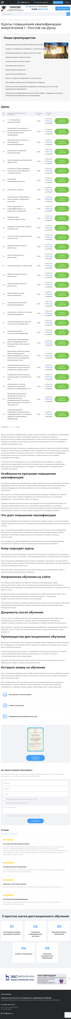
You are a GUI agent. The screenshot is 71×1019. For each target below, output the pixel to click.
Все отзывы (4, 833)
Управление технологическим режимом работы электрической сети (19, 377)
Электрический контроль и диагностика (17, 285)
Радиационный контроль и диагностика (17, 247)
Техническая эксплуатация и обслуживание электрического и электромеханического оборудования (19, 131)
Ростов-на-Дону (42, 2)
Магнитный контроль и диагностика (15, 256)
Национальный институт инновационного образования (15, 8)
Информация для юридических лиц (23, 716)
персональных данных (32, 816)
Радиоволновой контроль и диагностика (16, 218)
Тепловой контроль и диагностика (19, 266)
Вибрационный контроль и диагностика (17, 275)
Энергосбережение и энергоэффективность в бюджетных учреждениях (16, 209)
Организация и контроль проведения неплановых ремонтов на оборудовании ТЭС (19, 386)
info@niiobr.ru (25, 2)
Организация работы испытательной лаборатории (17, 332)
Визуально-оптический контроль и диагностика (19, 228)
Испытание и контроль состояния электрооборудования (19, 313)
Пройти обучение (62, 121)
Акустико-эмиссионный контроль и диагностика (19, 237)
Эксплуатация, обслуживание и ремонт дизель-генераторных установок (18, 199)
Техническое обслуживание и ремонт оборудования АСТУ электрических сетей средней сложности (18, 343)
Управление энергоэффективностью (16, 180)
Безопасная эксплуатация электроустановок (16, 152)
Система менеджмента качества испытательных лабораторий (19, 323)
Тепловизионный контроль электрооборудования (17, 304)
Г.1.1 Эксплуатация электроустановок (13, 121)
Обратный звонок (62, 8)
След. (18, 427)
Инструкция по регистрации (20, 694)
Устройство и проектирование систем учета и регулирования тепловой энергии (18, 171)
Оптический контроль (15, 190)
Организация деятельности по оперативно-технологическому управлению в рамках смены (18, 367)
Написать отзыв (13, 833)
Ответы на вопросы (16, 705)
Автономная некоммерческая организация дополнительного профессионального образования (30, 999)
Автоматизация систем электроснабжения (15, 294)
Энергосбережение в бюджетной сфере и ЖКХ (19, 161)
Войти (67, 2)
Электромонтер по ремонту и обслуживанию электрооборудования (18, 142)
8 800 (40, 9)
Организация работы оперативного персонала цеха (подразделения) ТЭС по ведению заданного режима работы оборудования (19, 414)
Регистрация (58, 2)
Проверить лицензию (35, 758)
